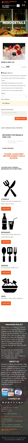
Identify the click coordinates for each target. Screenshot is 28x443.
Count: (3, 93)
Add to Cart (21, 118)
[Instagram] (8, 402)
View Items (6, 208)
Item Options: (5, 99)
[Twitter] (5, 402)
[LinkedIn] (22, 402)
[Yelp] (14, 402)
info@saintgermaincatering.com (13, 416)
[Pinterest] (11, 402)
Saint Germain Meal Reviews (11, 128)
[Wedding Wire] (19, 402)
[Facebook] (3, 402)
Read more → (4, 386)
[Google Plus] (16, 402)
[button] (25, 6)
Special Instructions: (7, 109)
